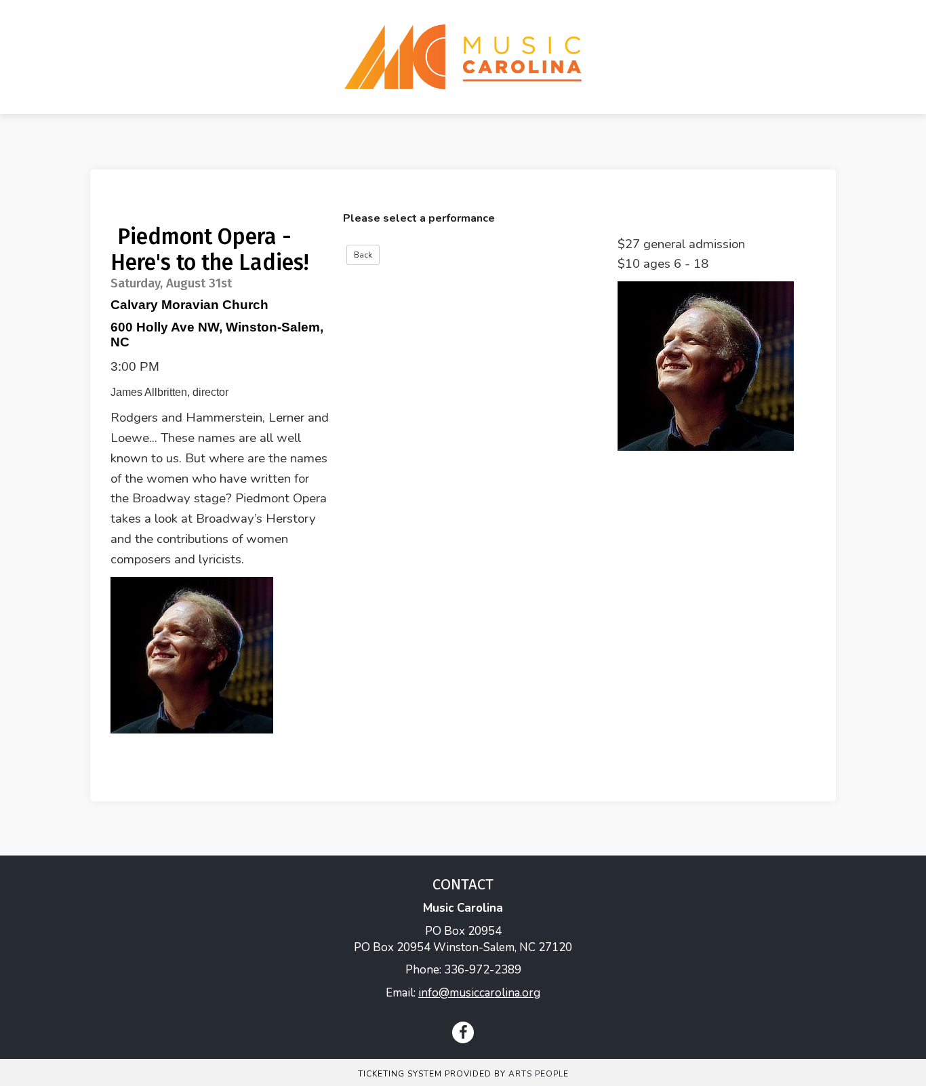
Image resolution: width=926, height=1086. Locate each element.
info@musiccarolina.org (479, 993)
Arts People (538, 1073)
